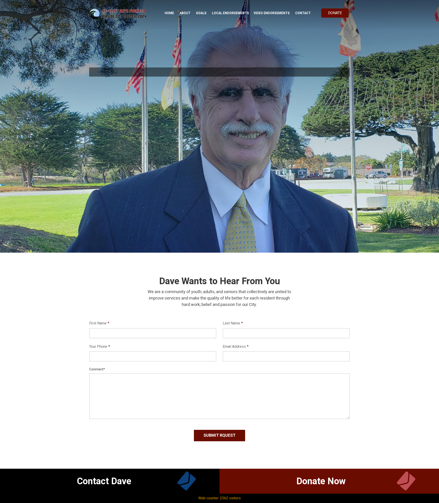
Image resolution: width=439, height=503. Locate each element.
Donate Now (321, 481)
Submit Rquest (219, 435)
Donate (335, 13)
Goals (201, 13)
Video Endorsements (272, 13)
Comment (97, 369)
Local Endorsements (230, 13)
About (184, 13)
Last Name (233, 323)
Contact (303, 13)
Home (169, 13)
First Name (99, 323)
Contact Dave (104, 481)
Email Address (236, 346)
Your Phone (99, 346)
